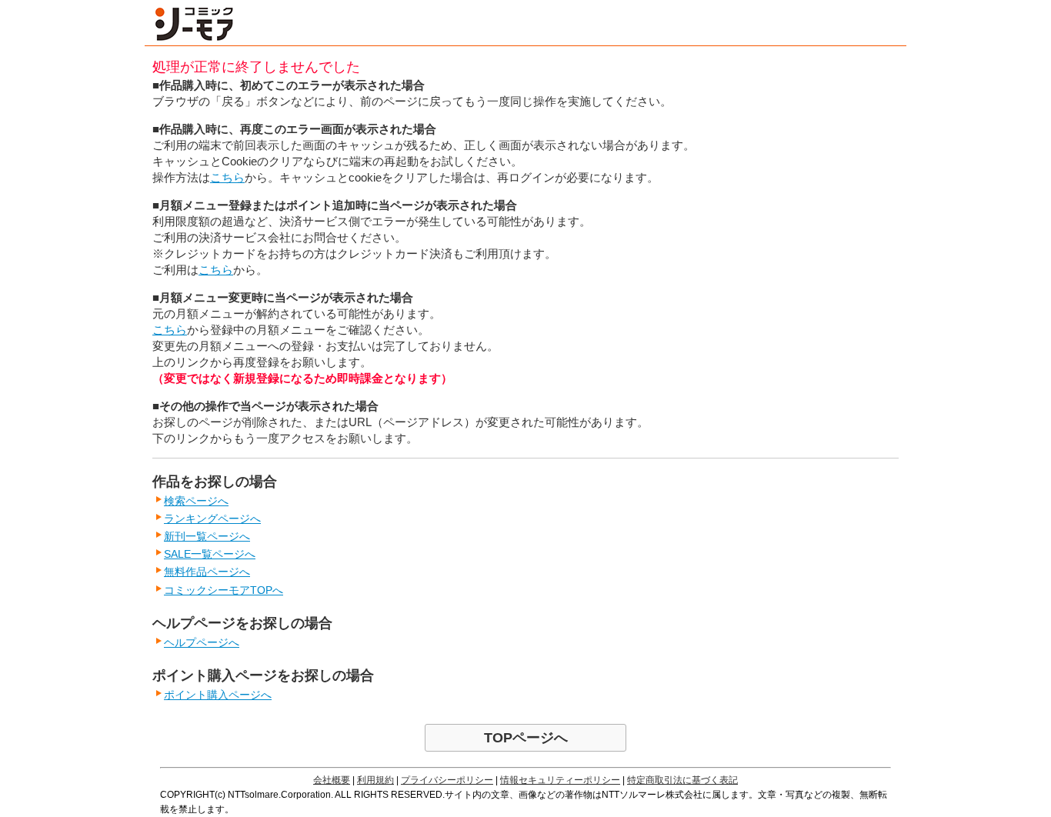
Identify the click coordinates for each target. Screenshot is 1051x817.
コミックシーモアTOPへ (223, 590)
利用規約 (375, 780)
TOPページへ (526, 737)
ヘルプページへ (201, 642)
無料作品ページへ (207, 571)
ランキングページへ (212, 518)
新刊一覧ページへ (207, 536)
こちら (227, 177)
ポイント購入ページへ (218, 695)
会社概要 (331, 780)
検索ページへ (196, 501)
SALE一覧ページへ (209, 554)
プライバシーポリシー (447, 780)
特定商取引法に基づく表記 (682, 780)
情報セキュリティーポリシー (560, 780)
